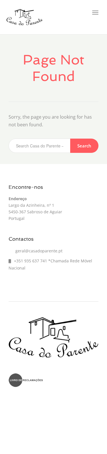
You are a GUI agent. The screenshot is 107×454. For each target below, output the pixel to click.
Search (84, 146)
